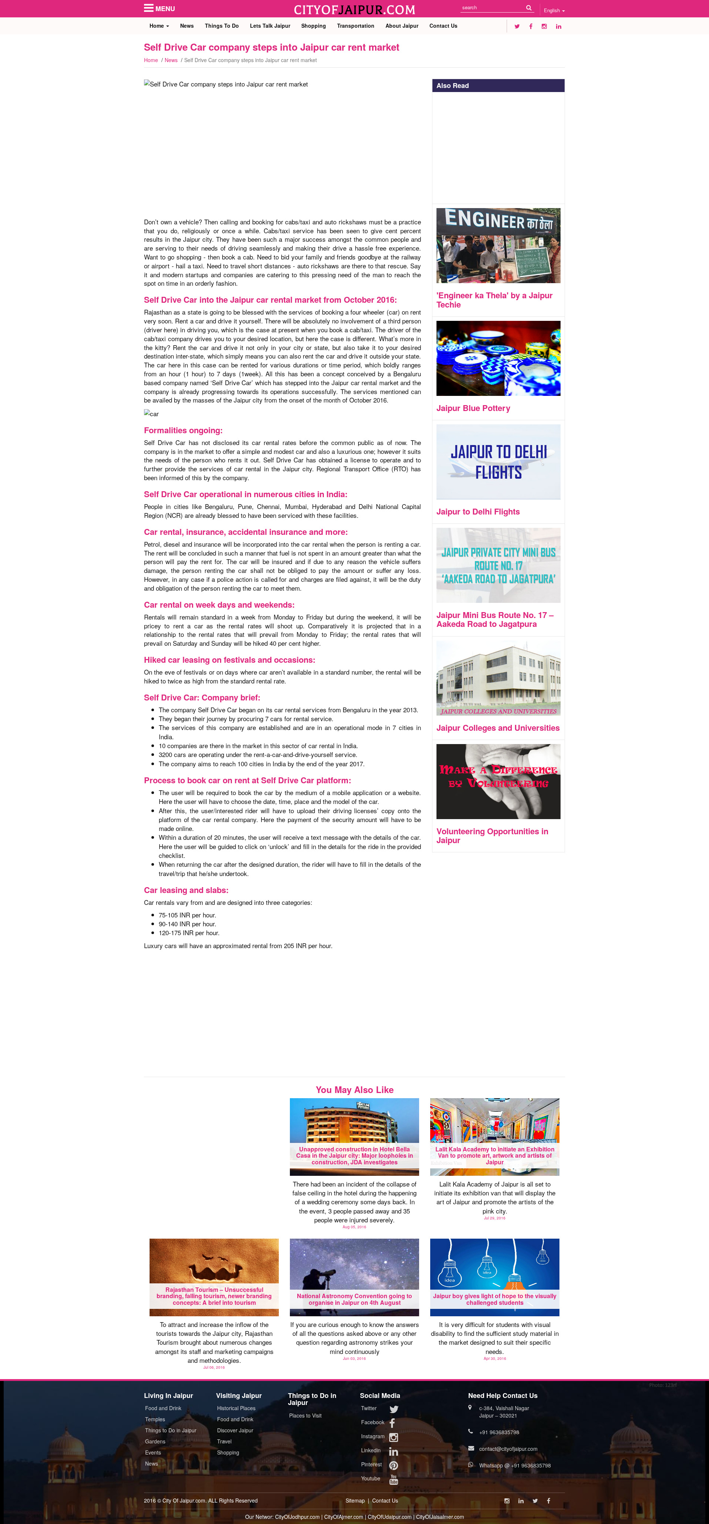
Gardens (155, 1441)
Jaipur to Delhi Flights (478, 511)
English (552, 10)
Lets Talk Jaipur (270, 25)
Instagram (373, 1436)
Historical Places (236, 1408)
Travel (224, 1441)
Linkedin (371, 1450)
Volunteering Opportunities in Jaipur (492, 835)
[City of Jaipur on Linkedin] (558, 26)
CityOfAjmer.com (343, 1516)
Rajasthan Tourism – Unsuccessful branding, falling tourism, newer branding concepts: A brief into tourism (214, 1296)
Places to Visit (305, 1415)
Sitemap (355, 1500)
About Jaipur (402, 25)
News (187, 25)
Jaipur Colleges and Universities (498, 727)
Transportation (355, 25)
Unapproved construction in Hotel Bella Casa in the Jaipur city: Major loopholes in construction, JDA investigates (354, 1155)
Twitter (369, 1408)
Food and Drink (163, 1408)
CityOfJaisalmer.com (440, 1516)
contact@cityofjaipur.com (508, 1448)
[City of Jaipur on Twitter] (517, 26)
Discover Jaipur (235, 1430)
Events (153, 1452)
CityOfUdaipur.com (390, 1516)
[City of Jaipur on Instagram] (544, 26)
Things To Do (222, 25)
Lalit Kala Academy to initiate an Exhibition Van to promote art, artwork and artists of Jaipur (495, 1155)
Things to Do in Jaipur (170, 1430)
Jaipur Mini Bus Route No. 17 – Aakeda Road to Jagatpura (495, 619)
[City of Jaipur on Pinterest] (393, 1467)
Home (157, 25)
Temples (155, 1419)
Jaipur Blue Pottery (473, 408)
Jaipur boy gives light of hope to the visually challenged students (494, 1299)
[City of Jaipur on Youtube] (393, 1481)
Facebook (372, 1422)
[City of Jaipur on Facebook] (530, 26)
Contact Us (443, 25)
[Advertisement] (282, 156)
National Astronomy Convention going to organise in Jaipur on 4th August (354, 1299)
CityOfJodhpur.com (297, 1516)
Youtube (370, 1478)
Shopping (313, 25)
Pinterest (371, 1464)
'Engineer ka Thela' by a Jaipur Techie (494, 299)
